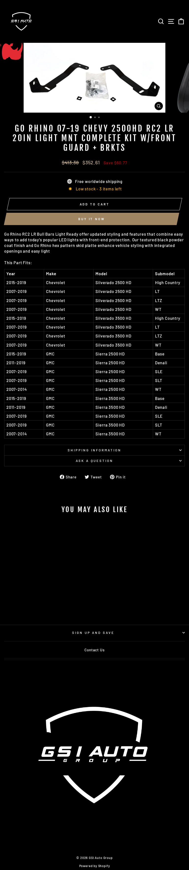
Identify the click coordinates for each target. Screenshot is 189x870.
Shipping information (94, 450)
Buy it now (91, 219)
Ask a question (94, 461)
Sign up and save (93, 633)
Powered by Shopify (94, 866)
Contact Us (94, 650)
